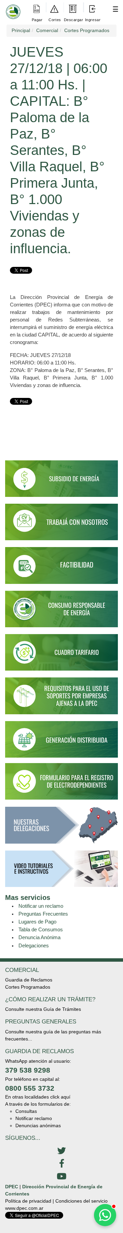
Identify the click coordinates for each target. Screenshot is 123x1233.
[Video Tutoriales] (61, 871)
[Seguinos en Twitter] (61, 1151)
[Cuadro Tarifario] (61, 655)
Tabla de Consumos (40, 929)
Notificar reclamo (33, 1118)
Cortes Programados (27, 987)
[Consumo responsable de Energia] (61, 612)
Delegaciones (33, 945)
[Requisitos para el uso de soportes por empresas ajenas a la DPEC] (61, 699)
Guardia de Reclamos (28, 980)
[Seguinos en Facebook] (61, 1163)
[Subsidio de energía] (61, 481)
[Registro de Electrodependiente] (61, 781)
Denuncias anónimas (38, 1125)
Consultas (26, 1111)
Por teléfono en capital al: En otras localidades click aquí (37, 1088)
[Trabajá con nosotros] (61, 525)
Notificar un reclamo (40, 906)
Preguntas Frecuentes (43, 914)
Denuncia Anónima (39, 937)
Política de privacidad (28, 1201)
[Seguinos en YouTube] (61, 1176)
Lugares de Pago (37, 921)
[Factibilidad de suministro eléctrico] (61, 568)
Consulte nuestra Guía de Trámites (43, 1009)
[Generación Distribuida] (61, 739)
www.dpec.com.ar (24, 1208)
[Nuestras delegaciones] (61, 828)
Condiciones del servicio (81, 1201)
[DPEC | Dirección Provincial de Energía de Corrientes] (12, 7)
